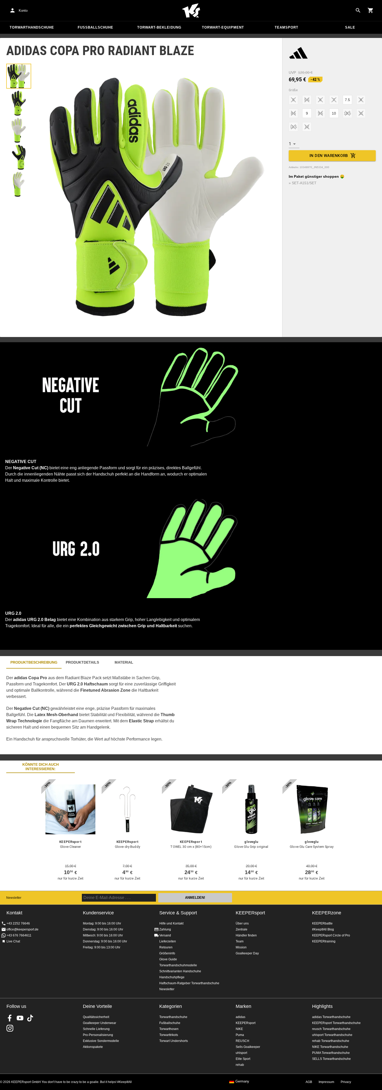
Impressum (326, 1082)
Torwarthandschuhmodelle (178, 965)
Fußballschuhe (95, 27)
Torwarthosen (169, 1029)
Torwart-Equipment (223, 27)
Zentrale (241, 929)
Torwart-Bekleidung (159, 27)
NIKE (239, 1029)
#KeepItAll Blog (323, 929)
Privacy (346, 1082)
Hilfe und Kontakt (171, 923)
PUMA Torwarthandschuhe (331, 1053)
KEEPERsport (250, 912)
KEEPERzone (326, 912)
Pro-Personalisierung (98, 1035)
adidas (240, 1017)
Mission (241, 947)
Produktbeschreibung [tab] (33, 662)
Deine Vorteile (97, 1006)
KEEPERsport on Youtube (20, 1018)
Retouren (166, 947)
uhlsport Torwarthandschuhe (332, 1035)
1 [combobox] (290, 143)
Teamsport (286, 27)
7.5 (347, 100)
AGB (309, 1082)
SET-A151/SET (304, 183)
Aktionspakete (93, 1047)
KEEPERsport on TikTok (30, 1018)
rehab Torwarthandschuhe (330, 1041)
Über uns (242, 923)
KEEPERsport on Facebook (9, 1018)
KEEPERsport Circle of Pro (331, 935)
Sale (350, 27)
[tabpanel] (91, 711)
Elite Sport (243, 1059)
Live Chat (13, 941)
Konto (23, 10)
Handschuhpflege (172, 977)
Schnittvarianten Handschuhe (180, 971)
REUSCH (242, 1041)
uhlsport (241, 1053)
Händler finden (246, 935)
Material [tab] (124, 662)
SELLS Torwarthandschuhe (331, 1059)
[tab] (18, 76)
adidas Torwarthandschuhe (331, 1017)
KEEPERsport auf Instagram (9, 1028)
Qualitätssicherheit (96, 1017)
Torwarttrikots (168, 1035)
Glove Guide (168, 959)
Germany (242, 1081)
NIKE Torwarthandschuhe (330, 1047)
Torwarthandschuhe (32, 27)
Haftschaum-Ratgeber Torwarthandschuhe (189, 983)
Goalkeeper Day (247, 953)
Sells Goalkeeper (248, 1047)
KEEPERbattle (322, 923)
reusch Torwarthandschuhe (331, 1029)
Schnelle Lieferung (96, 1029)
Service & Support (178, 912)
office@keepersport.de (22, 929)
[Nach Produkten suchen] (358, 10)
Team (239, 941)
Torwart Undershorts (173, 1041)
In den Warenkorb (328, 155)
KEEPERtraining (323, 941)
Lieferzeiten (167, 941)
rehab (240, 1065)
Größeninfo (167, 953)
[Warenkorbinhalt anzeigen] (370, 10)
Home (191, 10)
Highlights (322, 1006)
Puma (240, 1035)
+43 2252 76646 (18, 923)
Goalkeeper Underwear (99, 1023)
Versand (165, 935)
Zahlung (165, 929)
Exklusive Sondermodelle (101, 1041)
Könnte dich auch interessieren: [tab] (40, 766)
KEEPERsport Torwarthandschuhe (336, 1023)
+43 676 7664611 (18, 935)
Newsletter (13, 898)
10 (334, 113)
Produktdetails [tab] (82, 662)
